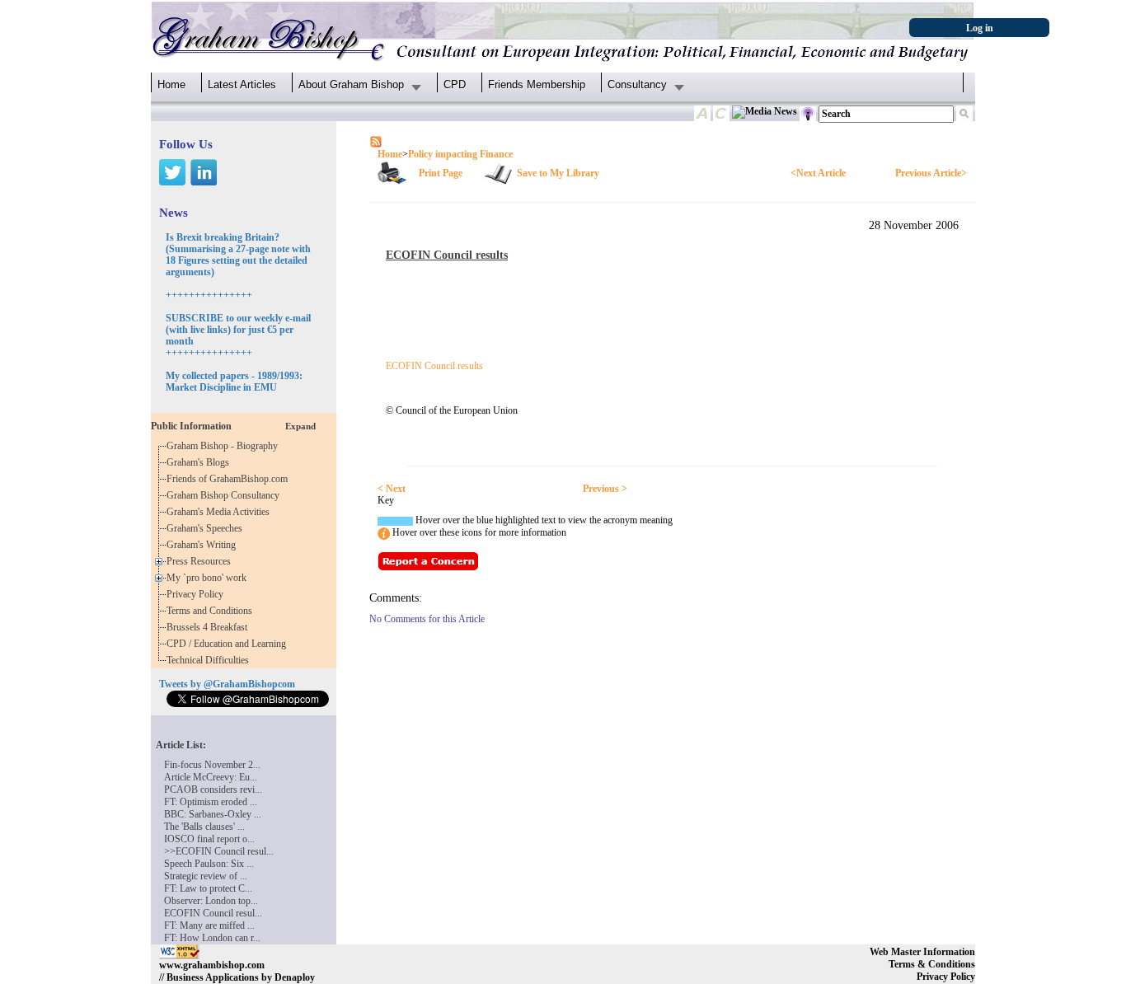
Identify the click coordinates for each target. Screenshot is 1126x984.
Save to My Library (558, 173)
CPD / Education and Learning (230, 643)
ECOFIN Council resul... (213, 913)
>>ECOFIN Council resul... (219, 851)
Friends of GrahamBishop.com (230, 479)
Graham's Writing (204, 545)
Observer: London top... (211, 901)
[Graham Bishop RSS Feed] (375, 141)
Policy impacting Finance (460, 154)
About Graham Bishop (351, 84)
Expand (300, 426)
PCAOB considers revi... (213, 789)
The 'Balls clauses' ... (204, 826)
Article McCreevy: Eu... (210, 777)
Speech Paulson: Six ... (209, 863)
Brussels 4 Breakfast (209, 627)
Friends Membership (536, 84)
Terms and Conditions (212, 610)
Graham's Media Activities (220, 512)
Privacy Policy (197, 594)
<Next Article (818, 173)
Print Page (440, 173)
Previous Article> (931, 173)
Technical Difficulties (210, 660)
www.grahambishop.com (212, 965)
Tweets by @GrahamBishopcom (227, 684)
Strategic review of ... (205, 876)
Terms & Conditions (932, 964)
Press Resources (201, 561)
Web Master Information (922, 952)
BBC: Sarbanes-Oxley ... (212, 814)
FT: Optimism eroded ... (210, 802)
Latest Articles (242, 84)
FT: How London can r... (212, 938)
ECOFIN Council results (434, 366)
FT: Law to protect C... (208, 888)
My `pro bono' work (209, 577)
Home (171, 84)
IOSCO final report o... (209, 839)
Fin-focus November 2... (212, 765)
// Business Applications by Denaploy (237, 977)
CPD (454, 84)
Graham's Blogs (200, 462)
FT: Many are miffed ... (209, 925)
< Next (392, 488)
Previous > (605, 488)
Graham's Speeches (207, 528)
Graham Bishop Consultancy (225, 495)
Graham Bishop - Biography (225, 446)
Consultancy (637, 84)
